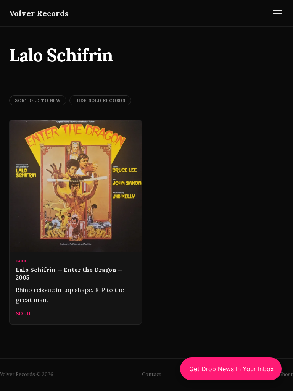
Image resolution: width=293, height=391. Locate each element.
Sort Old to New (38, 100)
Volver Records (39, 13)
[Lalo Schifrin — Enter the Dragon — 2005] (76, 222)
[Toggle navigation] (278, 13)
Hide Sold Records (100, 100)
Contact (151, 374)
